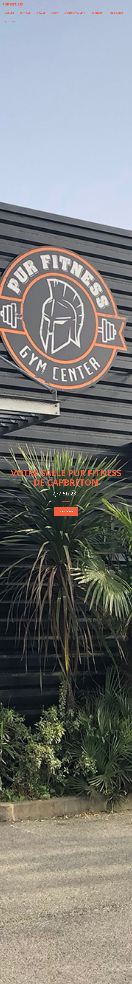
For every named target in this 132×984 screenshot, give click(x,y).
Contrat (24, 12)
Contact (10, 21)
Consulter (66, 511)
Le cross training (74, 12)
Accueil (9, 12)
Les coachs (116, 12)
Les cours (96, 12)
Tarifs (54, 12)
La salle (40, 12)
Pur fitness (13, 4)
